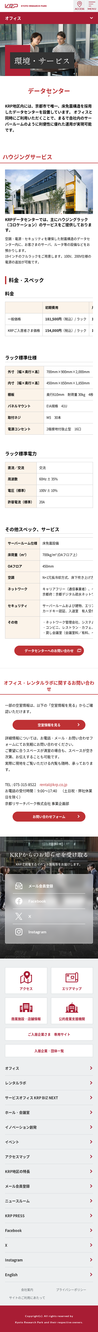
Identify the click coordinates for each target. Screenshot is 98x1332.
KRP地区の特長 (17, 1171)
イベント (12, 1141)
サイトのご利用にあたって (27, 1298)
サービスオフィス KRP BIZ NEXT (31, 1097)
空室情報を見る (49, 724)
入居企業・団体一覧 (49, 1050)
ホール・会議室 (17, 1112)
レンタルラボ (15, 1082)
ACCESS (79, 8)
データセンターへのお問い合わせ (49, 650)
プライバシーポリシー (71, 1290)
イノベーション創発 (21, 1127)
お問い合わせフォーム (49, 816)
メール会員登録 (17, 1186)
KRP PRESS (15, 1215)
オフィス (12, 1068)
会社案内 (27, 1290)
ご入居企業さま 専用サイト (49, 1034)
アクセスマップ (17, 1156)
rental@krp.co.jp (53, 784)
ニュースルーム (17, 1200)
